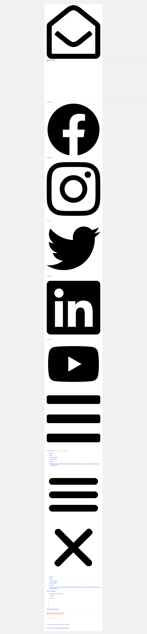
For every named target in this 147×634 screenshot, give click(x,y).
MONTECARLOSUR (55, 613)
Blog (51, 455)
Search (49, 450)
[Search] (66, 450)
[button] (73, 521)
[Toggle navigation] (47, 621)
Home (51, 453)
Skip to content (51, 591)
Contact (52, 461)
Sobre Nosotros (54, 457)
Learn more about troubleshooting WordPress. (58, 628)
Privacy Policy (53, 459)
